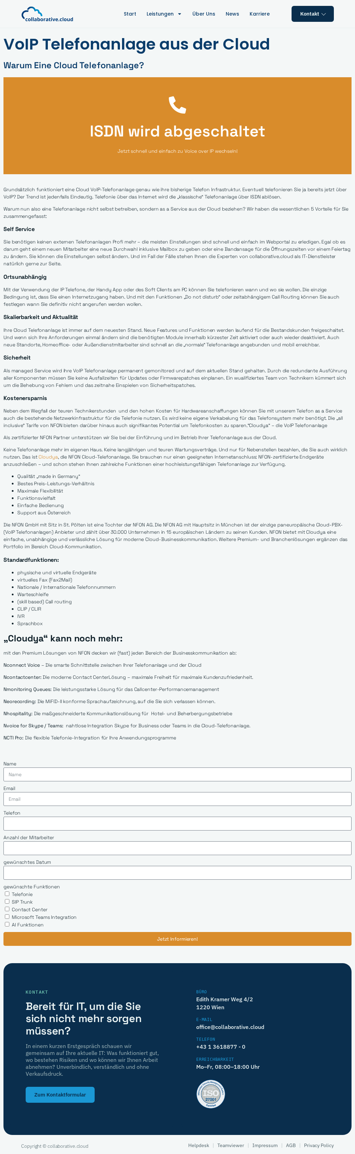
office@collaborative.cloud (230, 1026)
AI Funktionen (28, 925)
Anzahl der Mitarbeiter (28, 837)
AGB (291, 1145)
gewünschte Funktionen (31, 887)
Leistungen (160, 13)
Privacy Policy (319, 1145)
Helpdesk (198, 1145)
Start (130, 13)
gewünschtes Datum (27, 862)
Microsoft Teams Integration (44, 917)
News (232, 13)
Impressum (265, 1145)
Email (9, 788)
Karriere (260, 13)
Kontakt (309, 13)
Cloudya (48, 457)
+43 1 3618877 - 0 (220, 1046)
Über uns (203, 13)
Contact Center (29, 909)
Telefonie (22, 894)
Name (9, 764)
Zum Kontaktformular (60, 1094)
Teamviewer (230, 1145)
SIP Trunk (22, 902)
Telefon (11, 813)
